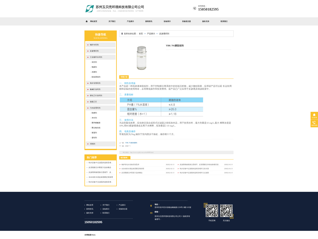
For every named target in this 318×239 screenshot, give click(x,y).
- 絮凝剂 (94, 133)
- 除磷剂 (94, 113)
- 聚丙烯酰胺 (95, 123)
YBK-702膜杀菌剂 (131, 143)
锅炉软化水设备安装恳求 (130, 164)
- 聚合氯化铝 (95, 128)
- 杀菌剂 (94, 72)
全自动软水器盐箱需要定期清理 (101, 177)
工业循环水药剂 (96, 57)
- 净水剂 (94, 118)
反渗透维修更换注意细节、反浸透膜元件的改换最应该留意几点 (102, 172)
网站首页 (93, 21)
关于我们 (112, 21)
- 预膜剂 (94, 67)
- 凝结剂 (94, 138)
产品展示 (130, 21)
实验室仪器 (186, 21)
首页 (141, 34)
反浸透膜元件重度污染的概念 (100, 167)
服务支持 (205, 21)
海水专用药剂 (95, 83)
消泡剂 (92, 144)
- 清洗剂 (94, 62)
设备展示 (167, 21)
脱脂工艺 (93, 102)
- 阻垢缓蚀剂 (95, 77)
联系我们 (224, 21)
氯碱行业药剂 (95, 89)
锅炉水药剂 (94, 45)
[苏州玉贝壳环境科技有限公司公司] (89, 14)
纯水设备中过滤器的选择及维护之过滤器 (102, 182)
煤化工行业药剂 (96, 95)
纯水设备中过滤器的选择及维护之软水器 (102, 163)
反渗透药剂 (94, 51)
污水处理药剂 (95, 108)
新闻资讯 (148, 21)
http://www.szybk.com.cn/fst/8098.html (141, 152)
